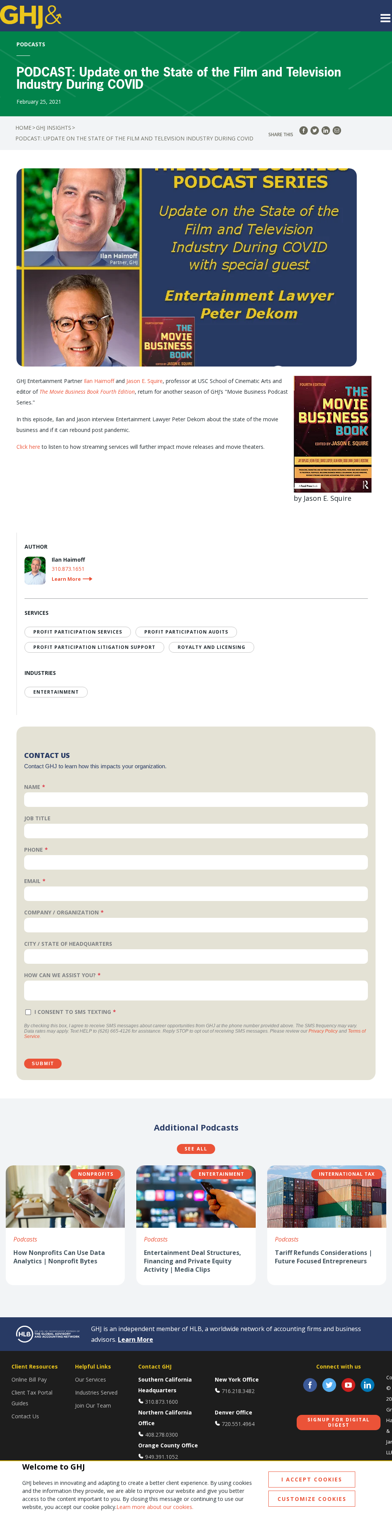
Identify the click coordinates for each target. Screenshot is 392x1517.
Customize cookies (312, 1498)
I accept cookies (311, 1479)
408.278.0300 (161, 1434)
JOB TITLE (37, 818)
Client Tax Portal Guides (31, 1398)
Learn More (135, 1339)
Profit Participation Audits (186, 632)
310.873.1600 (161, 1401)
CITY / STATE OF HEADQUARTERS (68, 943)
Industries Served (96, 1392)
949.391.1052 (161, 1456)
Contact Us (25, 1416)
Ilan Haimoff (99, 381)
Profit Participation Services (77, 632)
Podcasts (25, 1239)
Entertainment (56, 692)
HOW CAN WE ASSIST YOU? (60, 975)
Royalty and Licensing (211, 647)
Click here (28, 446)
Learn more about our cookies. (154, 1506)
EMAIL (32, 881)
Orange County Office (168, 1445)
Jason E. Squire (144, 381)
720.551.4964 (238, 1423)
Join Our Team (93, 1405)
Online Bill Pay (29, 1379)
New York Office (237, 1379)
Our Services (90, 1379)
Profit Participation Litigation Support (94, 647)
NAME (32, 786)
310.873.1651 (68, 569)
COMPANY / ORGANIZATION (61, 912)
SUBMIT (43, 1063)
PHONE (33, 849)
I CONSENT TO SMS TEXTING (72, 1011)
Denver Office (233, 1412)
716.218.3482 (238, 1391)
